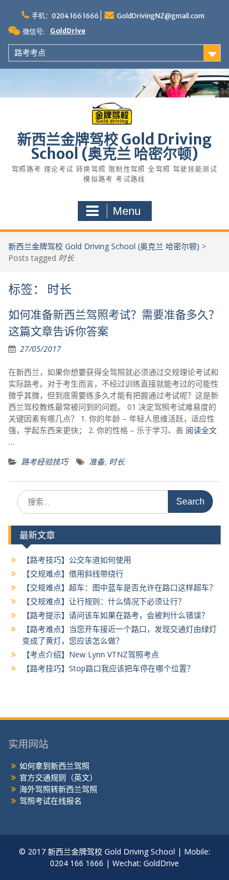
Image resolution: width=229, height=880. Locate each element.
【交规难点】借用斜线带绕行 (72, 573)
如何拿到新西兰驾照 (54, 765)
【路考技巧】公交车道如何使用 (76, 559)
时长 (117, 461)
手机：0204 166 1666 (65, 16)
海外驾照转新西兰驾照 (58, 789)
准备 (96, 461)
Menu (127, 211)
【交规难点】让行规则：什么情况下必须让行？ (104, 601)
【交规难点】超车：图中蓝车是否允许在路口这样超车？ (119, 587)
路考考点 (30, 53)
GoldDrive (68, 31)
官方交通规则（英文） (58, 777)
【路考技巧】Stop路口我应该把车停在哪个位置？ (108, 668)
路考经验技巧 (44, 461)
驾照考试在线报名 (50, 800)
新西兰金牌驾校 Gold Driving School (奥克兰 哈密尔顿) (114, 146)
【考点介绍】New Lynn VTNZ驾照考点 (90, 654)
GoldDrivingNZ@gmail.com (161, 16)
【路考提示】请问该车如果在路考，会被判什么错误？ (115, 615)
